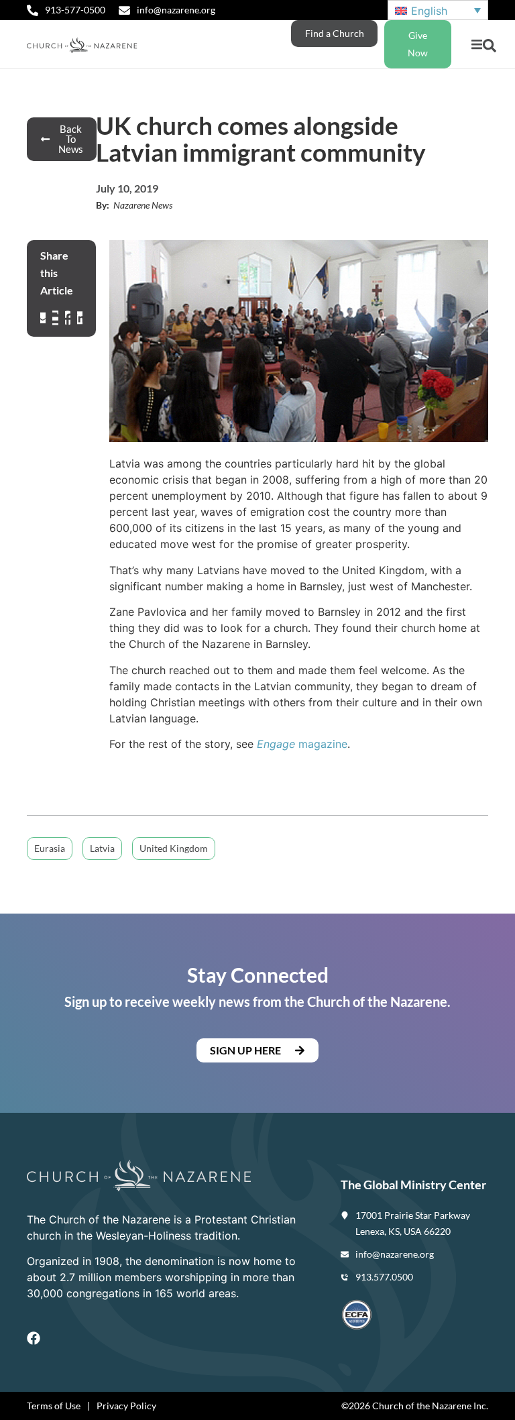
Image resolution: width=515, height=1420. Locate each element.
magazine (302, 744)
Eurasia (49, 848)
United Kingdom (173, 848)
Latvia (102, 848)
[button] (476, 44)
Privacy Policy (126, 1405)
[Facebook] (33, 1338)
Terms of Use (53, 1405)
